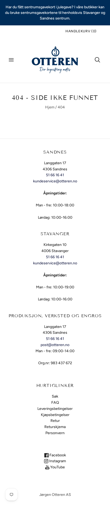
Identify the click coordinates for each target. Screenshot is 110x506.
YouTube (57, 467)
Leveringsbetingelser (55, 408)
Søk (55, 396)
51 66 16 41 (55, 175)
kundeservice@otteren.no (55, 181)
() (81, 31)
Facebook (57, 455)
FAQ (55, 402)
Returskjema (55, 427)
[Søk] (97, 59)
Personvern (55, 433)
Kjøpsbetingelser (55, 415)
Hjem (49, 107)
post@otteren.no (55, 345)
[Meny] (11, 59)
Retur (55, 420)
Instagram (57, 461)
